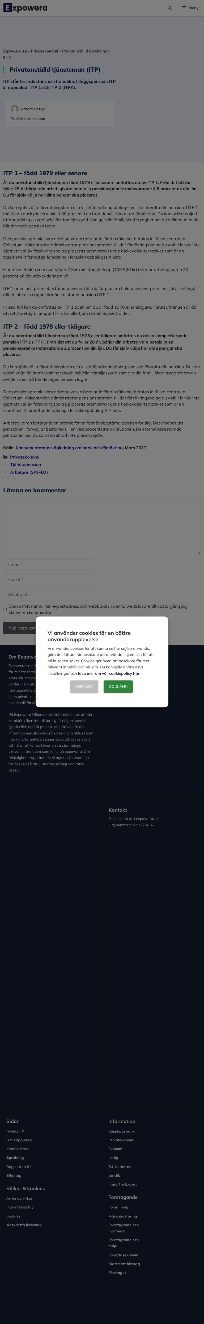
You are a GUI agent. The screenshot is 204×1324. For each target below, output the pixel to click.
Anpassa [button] (84, 686)
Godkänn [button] (118, 686)
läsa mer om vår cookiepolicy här (108, 673)
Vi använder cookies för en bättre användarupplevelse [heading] (89, 636)
